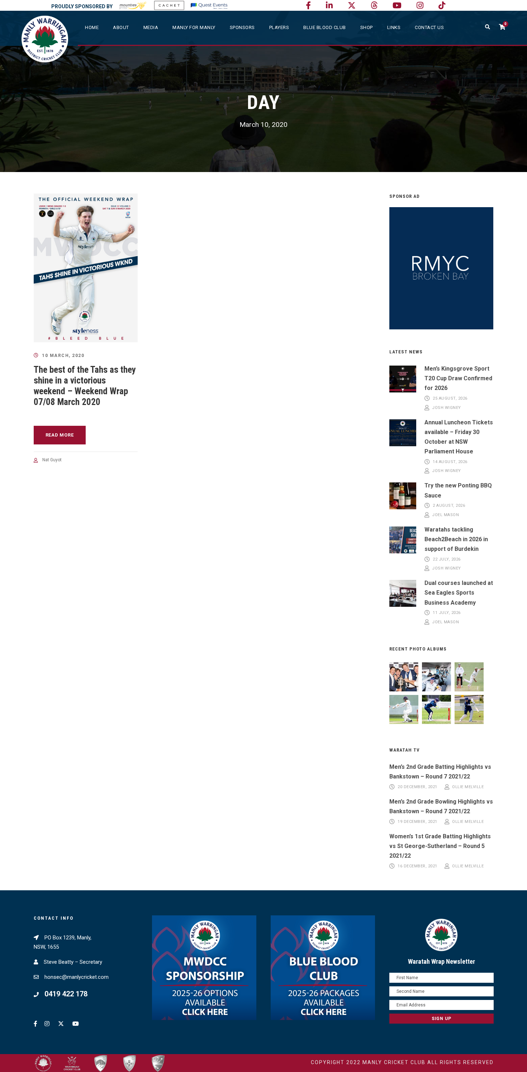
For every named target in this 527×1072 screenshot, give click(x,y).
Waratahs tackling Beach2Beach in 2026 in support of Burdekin (456, 539)
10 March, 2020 (63, 355)
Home (92, 27)
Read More (60, 435)
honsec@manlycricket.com (76, 977)
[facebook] (308, 5)
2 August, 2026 (449, 506)
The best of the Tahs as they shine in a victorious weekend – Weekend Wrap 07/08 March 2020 (85, 386)
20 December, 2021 (417, 787)
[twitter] (352, 5)
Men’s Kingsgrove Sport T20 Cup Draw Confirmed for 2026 (458, 378)
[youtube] (397, 5)
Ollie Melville (468, 787)
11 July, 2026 (447, 613)
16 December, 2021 (417, 866)
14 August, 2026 (450, 461)
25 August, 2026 (450, 398)
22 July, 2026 (447, 559)
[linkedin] (329, 5)
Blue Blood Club (324, 27)
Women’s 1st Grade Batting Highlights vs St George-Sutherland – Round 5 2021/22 (440, 846)
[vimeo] (374, 5)
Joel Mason (445, 515)
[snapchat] (441, 5)
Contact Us (429, 27)
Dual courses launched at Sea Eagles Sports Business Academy (458, 593)
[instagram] (420, 5)
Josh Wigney (446, 407)
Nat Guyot (52, 459)
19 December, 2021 (417, 821)
